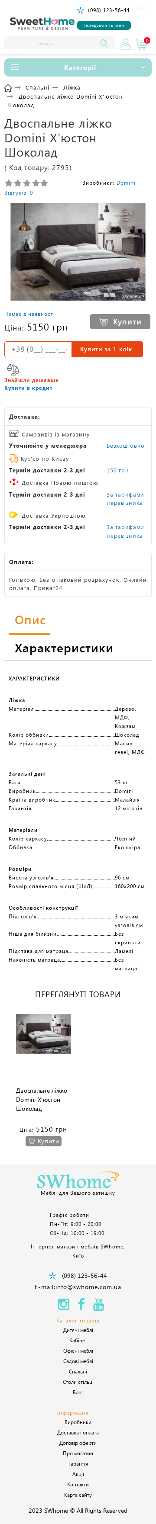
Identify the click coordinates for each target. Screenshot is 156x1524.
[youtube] (98, 1307)
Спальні (78, 1371)
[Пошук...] (106, 42)
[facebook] (81, 1307)
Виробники (78, 1421)
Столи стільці (78, 1381)
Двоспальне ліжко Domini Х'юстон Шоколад (42, 1099)
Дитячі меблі (78, 1329)
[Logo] (42, 24)
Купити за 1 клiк (106, 349)
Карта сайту (78, 1494)
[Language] (140, 8)
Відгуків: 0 (18, 192)
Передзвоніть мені (104, 25)
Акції (78, 1473)
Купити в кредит (28, 387)
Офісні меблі (78, 1350)
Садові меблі (78, 1360)
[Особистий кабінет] (125, 44)
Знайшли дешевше (31, 379)
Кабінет (78, 1340)
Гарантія (78, 1463)
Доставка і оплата (78, 1432)
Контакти (78, 1484)
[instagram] (63, 1307)
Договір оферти (78, 1442)
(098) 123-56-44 (109, 9)
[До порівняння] (13, 369)
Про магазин (78, 1453)
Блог (78, 1392)
